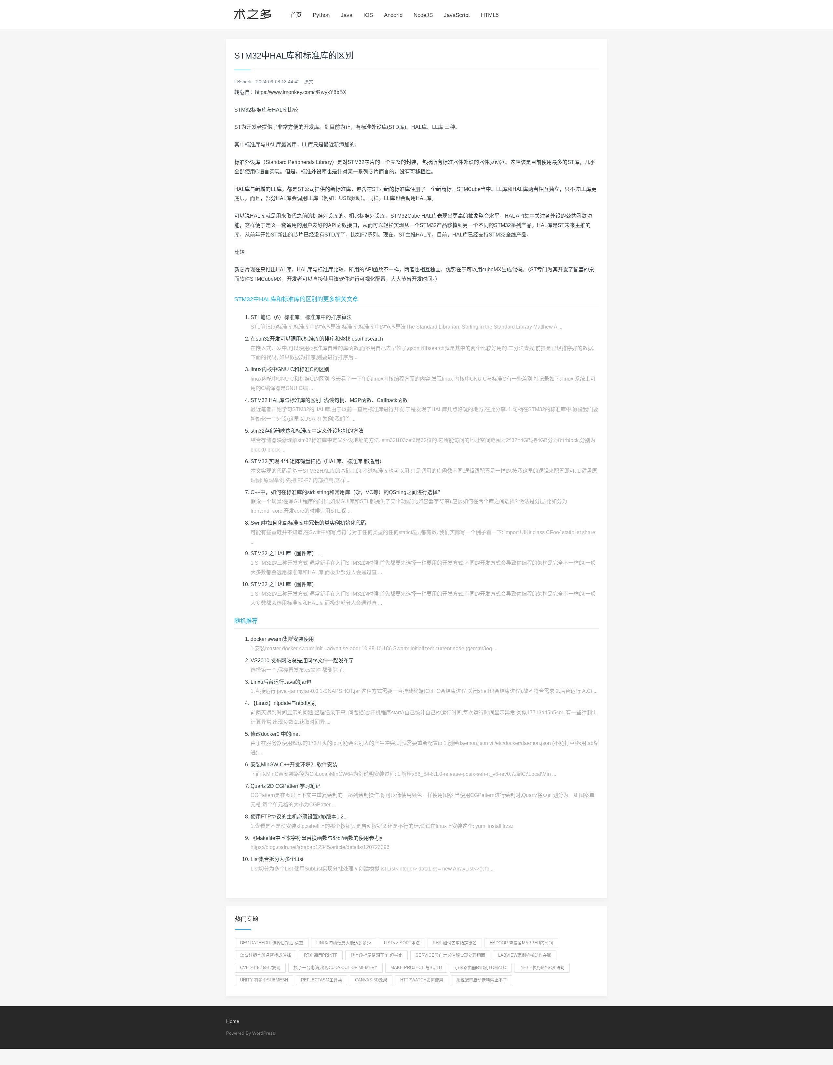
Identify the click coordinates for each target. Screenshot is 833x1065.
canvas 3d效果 (371, 979)
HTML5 (489, 15)
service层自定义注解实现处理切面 (450, 955)
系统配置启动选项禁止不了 (481, 979)
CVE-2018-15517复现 (260, 967)
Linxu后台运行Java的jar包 (281, 682)
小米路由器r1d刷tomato (480, 967)
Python (321, 15)
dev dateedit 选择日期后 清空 (271, 942)
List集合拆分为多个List (277, 859)
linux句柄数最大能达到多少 (343, 942)
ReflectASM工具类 (321, 979)
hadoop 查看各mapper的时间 (521, 942)
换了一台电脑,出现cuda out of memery (335, 967)
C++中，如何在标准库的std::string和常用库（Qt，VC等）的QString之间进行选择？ (347, 492)
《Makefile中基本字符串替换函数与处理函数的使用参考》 (318, 838)
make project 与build (416, 967)
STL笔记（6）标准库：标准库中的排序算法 (301, 317)
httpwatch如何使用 (421, 979)
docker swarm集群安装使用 (282, 639)
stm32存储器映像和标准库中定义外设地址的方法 (307, 431)
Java (346, 15)
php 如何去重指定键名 (455, 942)
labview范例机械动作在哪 (524, 955)
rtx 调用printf (320, 955)
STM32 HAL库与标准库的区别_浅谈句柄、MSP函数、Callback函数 (329, 400)
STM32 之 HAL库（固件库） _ (286, 553)
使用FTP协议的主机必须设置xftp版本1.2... (299, 816)
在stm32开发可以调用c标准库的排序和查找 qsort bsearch (317, 339)
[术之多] (252, 13)
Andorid (393, 15)
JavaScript (457, 15)
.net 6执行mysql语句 (542, 967)
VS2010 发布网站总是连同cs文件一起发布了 (302, 660)
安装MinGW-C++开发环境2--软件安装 (294, 764)
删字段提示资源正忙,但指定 (376, 955)
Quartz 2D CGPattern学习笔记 (286, 786)
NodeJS (423, 15)
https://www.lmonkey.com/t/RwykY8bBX (301, 92)
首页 (296, 15)
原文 (308, 81)
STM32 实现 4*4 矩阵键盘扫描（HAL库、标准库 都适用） (318, 461)
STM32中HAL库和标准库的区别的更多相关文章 (296, 299)
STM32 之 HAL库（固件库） (284, 584)
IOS (368, 15)
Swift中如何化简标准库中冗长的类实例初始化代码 (308, 523)
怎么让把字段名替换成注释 (265, 955)
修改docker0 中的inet (275, 734)
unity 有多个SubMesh (264, 979)
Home (232, 1021)
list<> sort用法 (402, 942)
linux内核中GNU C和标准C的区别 (290, 369)
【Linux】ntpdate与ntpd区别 (284, 703)
